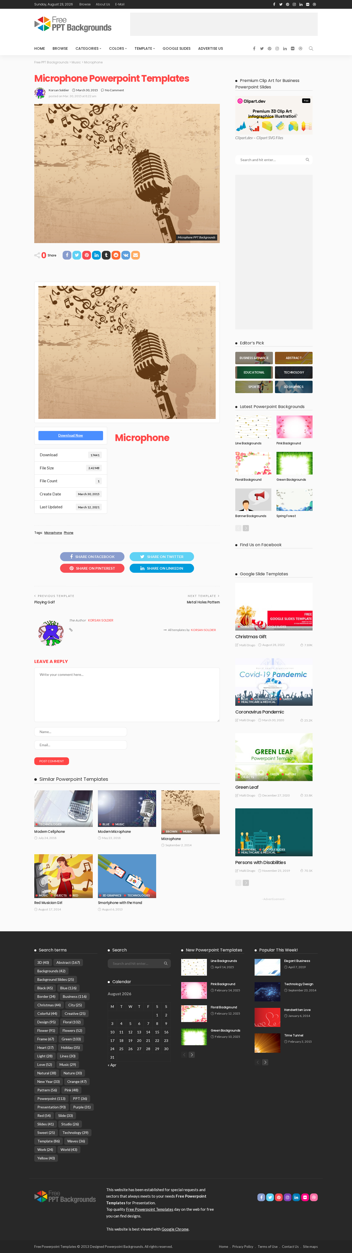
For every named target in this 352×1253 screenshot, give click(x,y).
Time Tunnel (293, 1035)
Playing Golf (44, 602)
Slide (65, 1115)
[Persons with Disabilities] (274, 832)
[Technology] (294, 372)
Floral (72, 1022)
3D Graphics (112, 895)
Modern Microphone (114, 831)
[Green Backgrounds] (294, 463)
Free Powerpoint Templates (149, 1209)
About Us (103, 4)
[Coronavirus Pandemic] (274, 682)
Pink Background (288, 443)
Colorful (47, 1013)
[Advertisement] (224, 24)
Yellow (46, 1158)
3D (43, 962)
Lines (68, 1056)
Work (45, 1149)
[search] (311, 48)
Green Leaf (246, 787)
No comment (114, 90)
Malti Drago (247, 645)
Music (119, 824)
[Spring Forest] (294, 499)
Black (45, 988)
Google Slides (176, 48)
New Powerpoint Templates (214, 950)
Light (45, 1056)
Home (39, 48)
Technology (75, 1132)
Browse (85, 4)
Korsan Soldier (59, 90)
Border (46, 996)
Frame (45, 1039)
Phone (68, 533)
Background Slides (55, 979)
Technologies (50, 824)
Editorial (249, 849)
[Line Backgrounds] (253, 427)
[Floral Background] (253, 463)
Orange (77, 1081)
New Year (48, 1081)
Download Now (70, 435)
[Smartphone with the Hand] (127, 876)
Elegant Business (297, 961)
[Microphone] (190, 812)
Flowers (72, 1030)
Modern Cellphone (49, 831)
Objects (60, 895)
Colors (116, 48)
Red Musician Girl (48, 902)
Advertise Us (210, 48)
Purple (82, 1107)
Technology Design (298, 984)
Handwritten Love (297, 1010)
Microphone (53, 533)
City (75, 1005)
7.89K (308, 645)
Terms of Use (268, 1246)
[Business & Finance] (254, 358)
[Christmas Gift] (274, 606)
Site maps (310, 1246)
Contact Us (290, 1246)
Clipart (240, 137)
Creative (75, 1013)
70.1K (308, 871)
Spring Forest (286, 516)
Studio (70, 1124)
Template (143, 48)
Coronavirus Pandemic (259, 712)
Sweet (46, 1132)
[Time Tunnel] (267, 1043)
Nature (290, 774)
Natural (46, 1073)
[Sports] (254, 387)
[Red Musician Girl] (63, 876)
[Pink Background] (294, 427)
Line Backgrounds (248, 443)
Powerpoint (51, 1098)
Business (75, 996)
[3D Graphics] (294, 387)
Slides (45, 1124)
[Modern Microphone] (127, 808)
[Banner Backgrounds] (253, 499)
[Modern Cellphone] (63, 808)
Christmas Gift (251, 636)
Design (46, 1022)
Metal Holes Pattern (203, 602)
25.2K (308, 720)
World (69, 1149)
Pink (71, 1090)
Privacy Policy (242, 1246)
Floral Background (248, 479)
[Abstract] (294, 358)
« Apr (112, 1065)
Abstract (68, 962)
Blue (106, 824)
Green (287, 699)
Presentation (51, 1107)
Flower (46, 1030)
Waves (76, 1141)
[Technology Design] (267, 991)
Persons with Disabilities (260, 862)
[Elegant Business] (267, 967)
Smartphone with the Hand (120, 902)
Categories (87, 48)
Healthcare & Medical (258, 701)
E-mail (119, 4)
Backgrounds (51, 971)
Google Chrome (175, 1229)
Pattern (47, 1090)
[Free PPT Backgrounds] (65, 1196)
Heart (45, 1047)
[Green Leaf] (274, 757)
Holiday (70, 1047)
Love (44, 1064)
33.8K (308, 795)
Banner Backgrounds (250, 516)
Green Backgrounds (291, 479)
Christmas (249, 626)
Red (75, 895)
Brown (171, 831)
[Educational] (254, 372)
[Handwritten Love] (267, 1017)
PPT (80, 1098)
